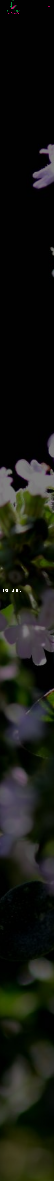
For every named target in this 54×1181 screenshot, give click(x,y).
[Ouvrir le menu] (48, 7)
